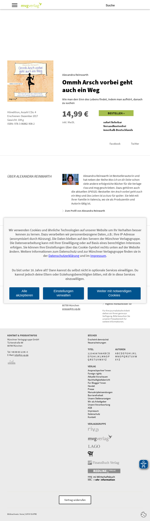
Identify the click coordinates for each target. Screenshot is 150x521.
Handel (91, 386)
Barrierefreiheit (95, 395)
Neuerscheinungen (97, 342)
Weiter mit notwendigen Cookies (114, 293)
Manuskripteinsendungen (100, 392)
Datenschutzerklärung (63, 256)
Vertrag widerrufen (75, 500)
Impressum (93, 410)
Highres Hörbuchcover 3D (118, 303)
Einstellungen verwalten (63, 293)
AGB (90, 407)
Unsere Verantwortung (99, 404)
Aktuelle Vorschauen (98, 376)
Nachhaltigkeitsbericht (99, 379)
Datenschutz (94, 414)
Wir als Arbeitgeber (97, 401)
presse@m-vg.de (71, 308)
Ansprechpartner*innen (99, 370)
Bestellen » (116, 113)
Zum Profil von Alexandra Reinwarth (85, 210)
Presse (91, 389)
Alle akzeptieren (24, 293)
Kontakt (92, 417)
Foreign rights (95, 373)
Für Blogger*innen (97, 382)
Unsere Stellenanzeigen (99, 398)
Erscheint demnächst (98, 339)
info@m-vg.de (21, 355)
